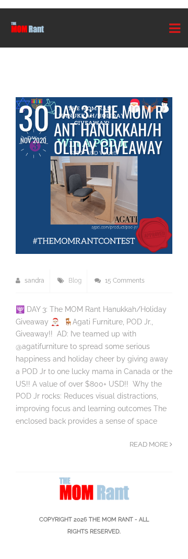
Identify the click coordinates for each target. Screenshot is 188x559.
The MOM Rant (111, 519)
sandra (33, 280)
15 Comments (124, 280)
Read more (150, 444)
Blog (74, 280)
